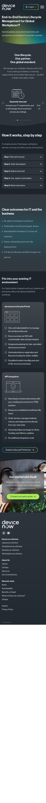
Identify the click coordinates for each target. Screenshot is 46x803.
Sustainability (7, 588)
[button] (31, 7)
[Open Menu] (42, 7)
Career (5, 564)
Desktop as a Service (10, 550)
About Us (6, 571)
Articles (5, 599)
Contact (5, 567)
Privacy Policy (7, 609)
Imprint (5, 606)
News (4, 585)
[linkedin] (4, 533)
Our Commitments (9, 575)
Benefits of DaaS (9, 592)
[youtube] (8, 533)
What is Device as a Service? (13, 596)
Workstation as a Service (12, 554)
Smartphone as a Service (12, 546)
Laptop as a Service (10, 543)
